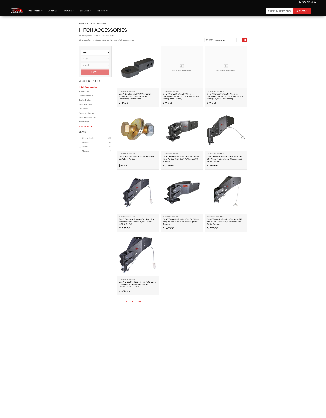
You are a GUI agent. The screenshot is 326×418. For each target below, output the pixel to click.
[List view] (240, 40)
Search (303, 10)
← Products (85, 126)
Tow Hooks (84, 91)
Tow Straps (84, 122)
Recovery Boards (86, 113)
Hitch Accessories (88, 87)
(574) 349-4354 (309, 2)
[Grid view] (244, 40)
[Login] (314, 11)
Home (81, 23)
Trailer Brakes (85, 100)
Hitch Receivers (86, 96)
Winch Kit (83, 109)
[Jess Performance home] (16, 11)
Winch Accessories (87, 117)
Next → (141, 301)
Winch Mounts (85, 104)
